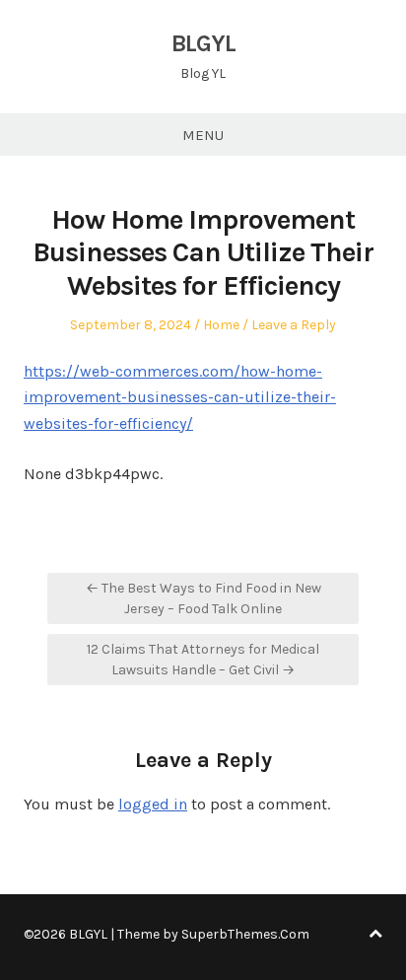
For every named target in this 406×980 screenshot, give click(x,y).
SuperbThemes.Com (245, 934)
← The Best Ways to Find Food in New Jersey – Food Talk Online (203, 598)
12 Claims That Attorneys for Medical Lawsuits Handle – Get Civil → (203, 659)
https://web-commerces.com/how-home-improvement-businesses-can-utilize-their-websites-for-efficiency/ (180, 397)
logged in (152, 804)
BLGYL (203, 43)
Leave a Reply (293, 324)
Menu (203, 135)
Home (221, 324)
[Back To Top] (375, 934)
